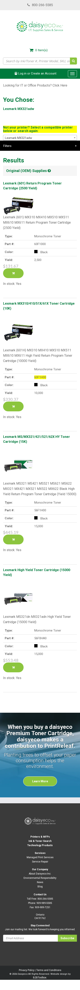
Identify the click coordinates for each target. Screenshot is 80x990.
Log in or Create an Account (36, 73)
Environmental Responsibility (40, 878)
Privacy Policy (26, 970)
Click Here (60, 85)
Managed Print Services (40, 857)
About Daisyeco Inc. (40, 873)
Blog (40, 886)
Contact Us (40, 894)
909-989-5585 (44, 903)
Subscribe (67, 938)
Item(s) (41, 50)
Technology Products (40, 845)
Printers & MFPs (40, 836)
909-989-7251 (42, 907)
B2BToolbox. (40, 977)
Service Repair (40, 861)
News (40, 882)
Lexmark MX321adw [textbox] (18, 138)
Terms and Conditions (48, 970)
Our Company (40, 869)
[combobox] (40, 138)
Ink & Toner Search (40, 841)
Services (40, 853)
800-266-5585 (42, 5)
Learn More (40, 781)
